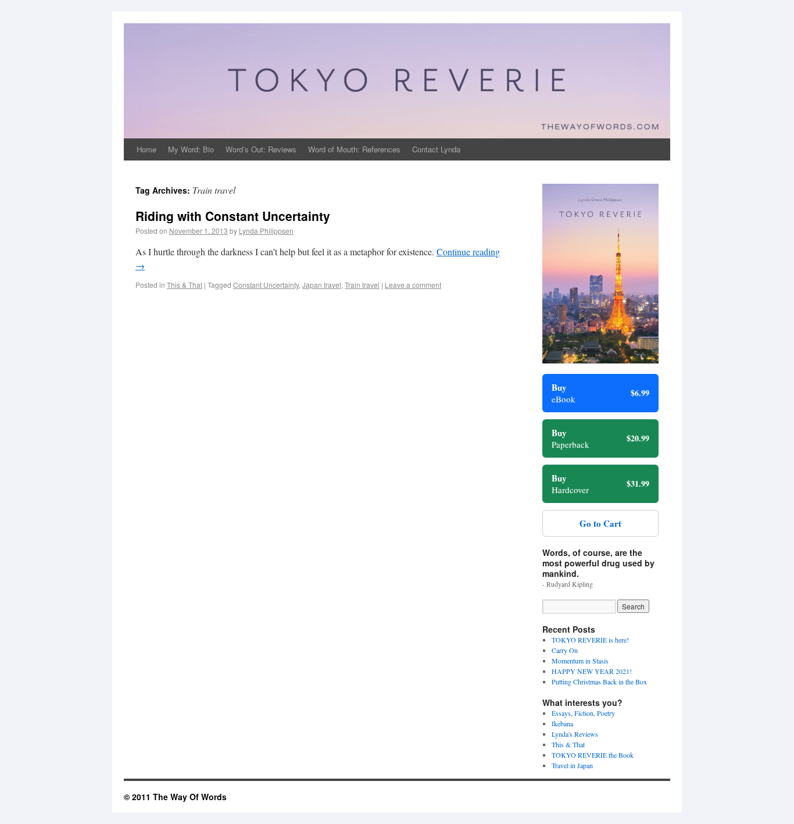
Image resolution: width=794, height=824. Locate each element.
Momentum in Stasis (580, 660)
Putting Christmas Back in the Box (599, 681)
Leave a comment (413, 285)
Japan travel (321, 285)
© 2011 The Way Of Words (175, 796)
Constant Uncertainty (266, 285)
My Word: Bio (191, 149)
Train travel (362, 285)
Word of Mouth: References (354, 149)
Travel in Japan (572, 765)
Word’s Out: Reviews (261, 149)
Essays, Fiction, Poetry (583, 713)
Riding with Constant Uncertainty (232, 215)
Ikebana (562, 723)
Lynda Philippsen (266, 231)
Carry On (565, 650)
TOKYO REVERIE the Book (593, 754)
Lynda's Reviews (575, 734)
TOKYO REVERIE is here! (590, 639)
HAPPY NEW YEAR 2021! (592, 671)
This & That (184, 285)
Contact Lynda (436, 149)
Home (146, 149)
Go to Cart (600, 523)
